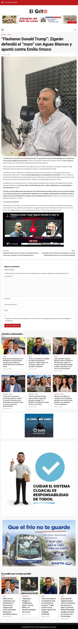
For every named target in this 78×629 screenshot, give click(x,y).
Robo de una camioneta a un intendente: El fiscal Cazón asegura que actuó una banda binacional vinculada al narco (13, 345)
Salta (9, 34)
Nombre (7, 298)
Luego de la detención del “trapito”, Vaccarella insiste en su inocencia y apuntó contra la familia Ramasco (21, 253)
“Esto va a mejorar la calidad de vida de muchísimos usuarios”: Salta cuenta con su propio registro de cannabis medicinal (39, 345)
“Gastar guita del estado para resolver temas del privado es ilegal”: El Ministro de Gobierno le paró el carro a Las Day (39, 383)
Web (6, 310)
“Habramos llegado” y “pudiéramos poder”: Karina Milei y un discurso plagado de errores (29, 585)
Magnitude (43, 627)
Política (4, 34)
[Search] (75, 30)
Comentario (8, 276)
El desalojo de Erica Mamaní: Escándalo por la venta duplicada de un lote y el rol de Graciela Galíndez (58, 253)
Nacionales (25, 596)
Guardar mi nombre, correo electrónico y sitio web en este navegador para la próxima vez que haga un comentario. (38, 319)
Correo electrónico (11, 304)
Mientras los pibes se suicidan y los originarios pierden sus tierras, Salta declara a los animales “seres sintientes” (65, 383)
